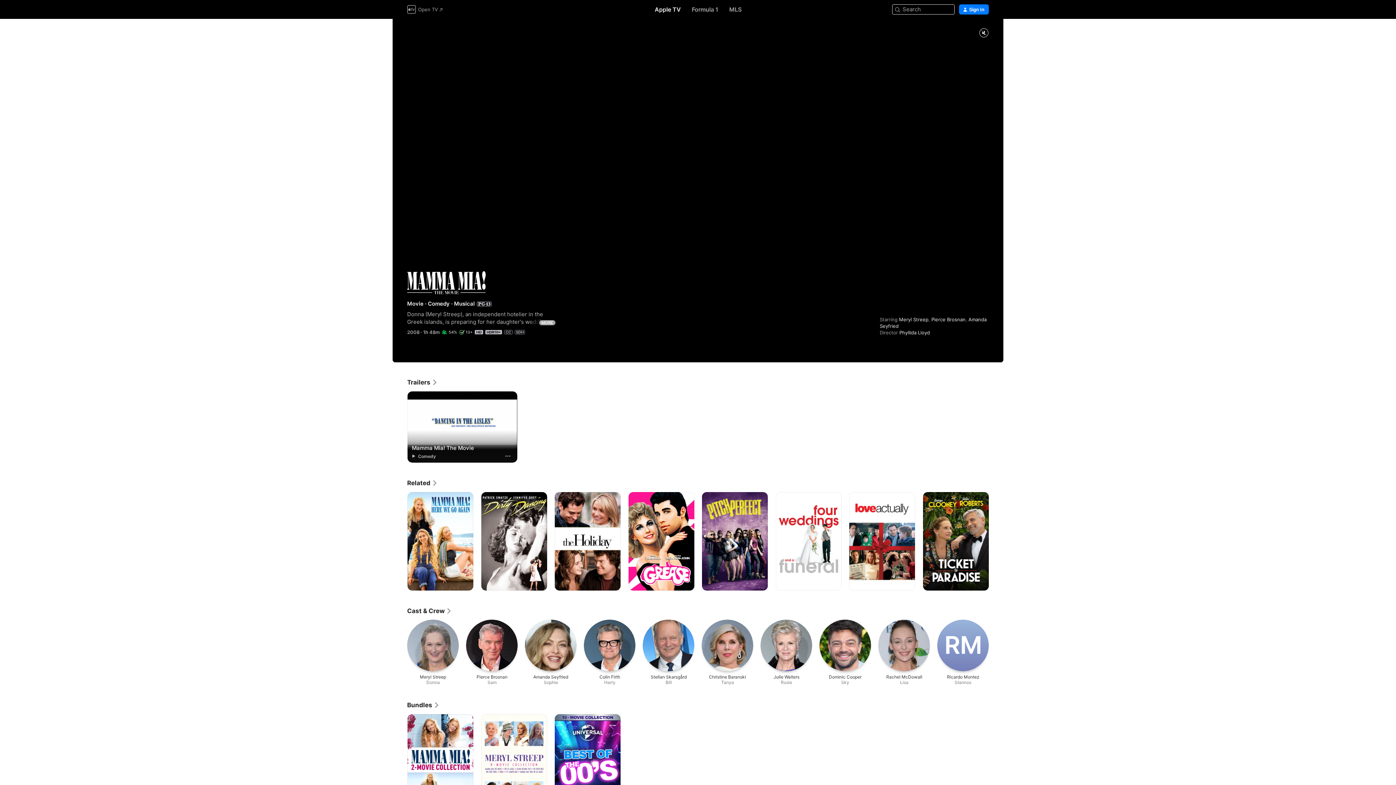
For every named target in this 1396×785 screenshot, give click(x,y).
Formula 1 (705, 9)
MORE (547, 322)
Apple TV (668, 9)
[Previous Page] (400, 541)
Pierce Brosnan (948, 319)
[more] (508, 456)
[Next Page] (996, 541)
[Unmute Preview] (984, 33)
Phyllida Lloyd (914, 332)
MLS (735, 9)
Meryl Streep (913, 319)
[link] (422, 382)
